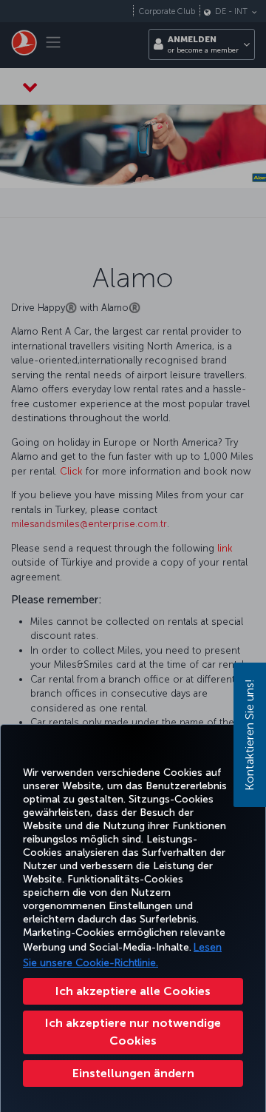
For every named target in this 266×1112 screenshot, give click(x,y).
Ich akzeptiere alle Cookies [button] (133, 991)
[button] (133, 1073)
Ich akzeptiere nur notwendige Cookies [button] (133, 1032)
